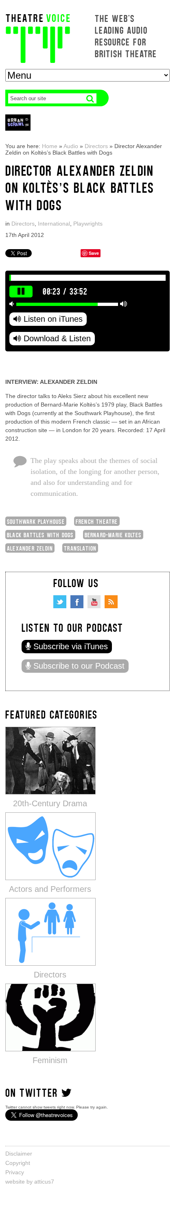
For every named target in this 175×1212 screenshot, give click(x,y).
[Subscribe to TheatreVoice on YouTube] (94, 601)
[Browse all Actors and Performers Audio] (50, 846)
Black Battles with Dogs (40, 534)
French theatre (97, 521)
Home (49, 146)
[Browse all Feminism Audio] (50, 1017)
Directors (96, 146)
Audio (70, 146)
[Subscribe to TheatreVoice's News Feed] (111, 601)
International (54, 223)
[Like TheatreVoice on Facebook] (76, 601)
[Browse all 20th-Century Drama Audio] (50, 760)
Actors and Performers (50, 889)
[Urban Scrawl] (18, 122)
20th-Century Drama (50, 803)
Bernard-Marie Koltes (113, 534)
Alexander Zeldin (30, 548)
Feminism (50, 1060)
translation (80, 548)
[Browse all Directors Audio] (50, 931)
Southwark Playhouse (36, 521)
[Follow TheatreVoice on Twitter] (59, 601)
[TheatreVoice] (37, 37)
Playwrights (88, 223)
